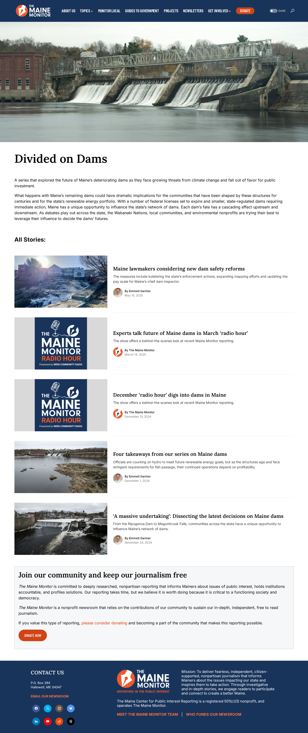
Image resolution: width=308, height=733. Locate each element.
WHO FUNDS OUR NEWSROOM (213, 714)
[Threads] (70, 721)
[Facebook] (36, 708)
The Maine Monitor (142, 350)
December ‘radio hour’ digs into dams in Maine (169, 395)
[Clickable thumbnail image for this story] (60, 282)
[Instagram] (59, 708)
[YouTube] (47, 721)
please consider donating (104, 622)
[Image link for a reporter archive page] (118, 292)
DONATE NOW (32, 635)
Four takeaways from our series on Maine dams (170, 454)
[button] (277, 11)
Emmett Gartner (140, 291)
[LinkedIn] (36, 721)
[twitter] (47, 708)
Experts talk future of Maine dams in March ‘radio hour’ (180, 333)
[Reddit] (59, 721)
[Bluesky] (70, 708)
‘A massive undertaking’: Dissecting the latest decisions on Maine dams (198, 516)
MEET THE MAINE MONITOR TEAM (147, 714)
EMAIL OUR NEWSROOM (50, 696)
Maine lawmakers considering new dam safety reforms (179, 269)
